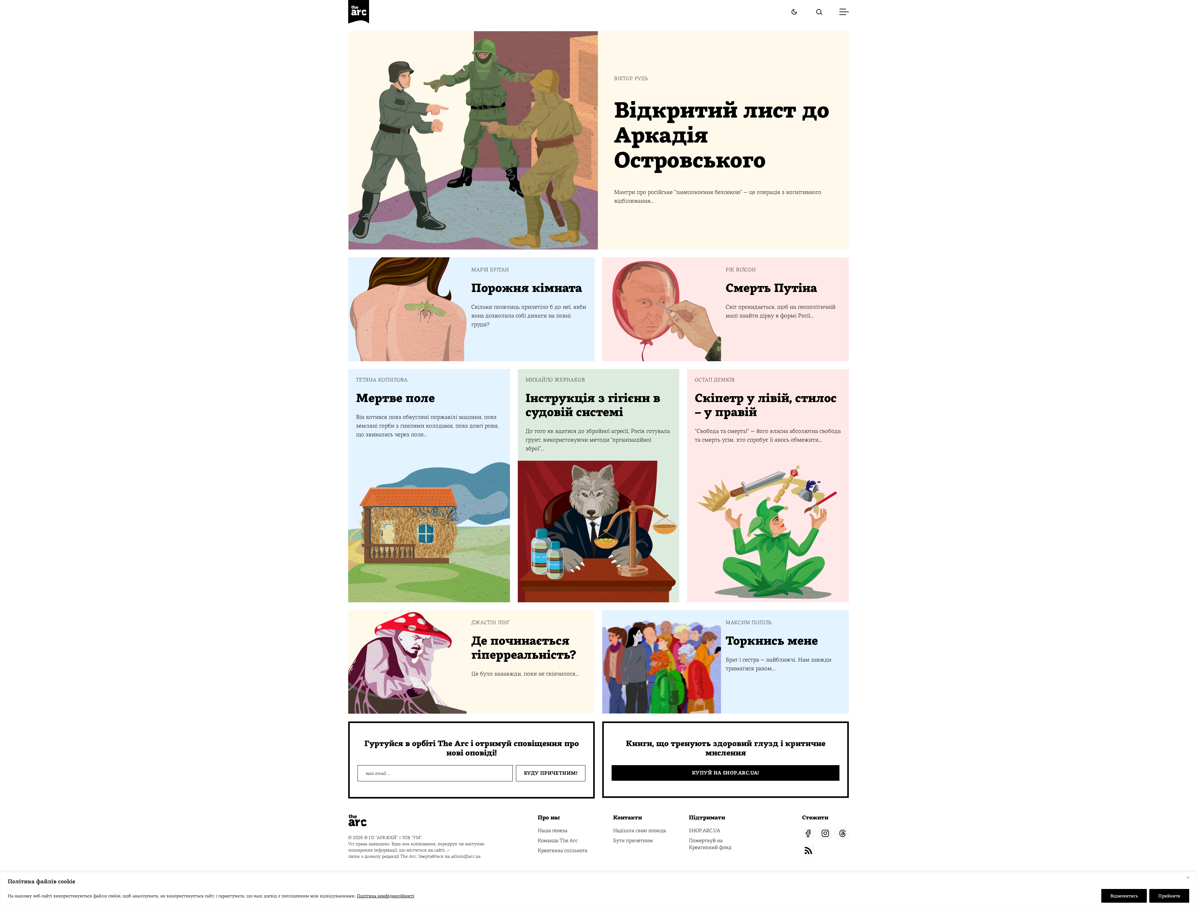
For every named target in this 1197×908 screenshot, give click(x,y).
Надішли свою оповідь (639, 830)
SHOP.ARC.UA (704, 830)
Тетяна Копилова (382, 380)
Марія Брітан (490, 270)
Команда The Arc (558, 840)
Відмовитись (1124, 896)
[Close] (1190, 877)
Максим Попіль (749, 622)
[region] (598, 890)
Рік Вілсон (741, 270)
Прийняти (1169, 896)
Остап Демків (715, 380)
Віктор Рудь (631, 78)
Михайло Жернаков (555, 380)
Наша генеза (552, 830)
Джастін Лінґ (490, 622)
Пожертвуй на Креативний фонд (710, 844)
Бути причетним (633, 840)
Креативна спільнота (562, 850)
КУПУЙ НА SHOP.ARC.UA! (725, 773)
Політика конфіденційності (385, 896)
